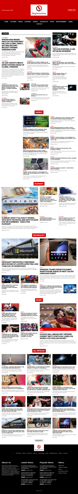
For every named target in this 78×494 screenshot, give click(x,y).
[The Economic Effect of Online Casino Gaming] (72, 75)
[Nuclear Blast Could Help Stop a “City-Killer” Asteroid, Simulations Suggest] (72, 88)
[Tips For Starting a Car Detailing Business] (64, 39)
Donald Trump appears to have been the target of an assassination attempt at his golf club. (35, 173)
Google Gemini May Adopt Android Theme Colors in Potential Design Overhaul (35, 130)
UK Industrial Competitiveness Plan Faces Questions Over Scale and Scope (38, 63)
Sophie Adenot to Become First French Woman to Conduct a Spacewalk (38, 367)
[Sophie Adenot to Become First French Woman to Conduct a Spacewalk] (39, 359)
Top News (5, 37)
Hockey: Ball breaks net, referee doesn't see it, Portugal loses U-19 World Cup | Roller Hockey (56, 336)
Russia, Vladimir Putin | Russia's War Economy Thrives (60, 149)
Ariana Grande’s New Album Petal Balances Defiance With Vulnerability (13, 388)
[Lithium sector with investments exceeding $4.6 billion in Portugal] (48, 212)
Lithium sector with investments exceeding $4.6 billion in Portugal (48, 219)
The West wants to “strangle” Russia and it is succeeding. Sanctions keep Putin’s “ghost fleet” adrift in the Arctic (67, 199)
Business (55, 47)
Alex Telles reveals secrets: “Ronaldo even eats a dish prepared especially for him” (29, 314)
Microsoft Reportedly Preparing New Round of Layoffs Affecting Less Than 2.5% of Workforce (20, 264)
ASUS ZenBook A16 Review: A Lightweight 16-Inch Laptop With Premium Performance (29, 286)
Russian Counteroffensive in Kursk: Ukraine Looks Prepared (63, 158)
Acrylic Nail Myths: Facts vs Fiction (39, 95)
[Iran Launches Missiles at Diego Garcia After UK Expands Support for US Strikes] (36, 143)
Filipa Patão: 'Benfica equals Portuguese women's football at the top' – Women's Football (29, 335)
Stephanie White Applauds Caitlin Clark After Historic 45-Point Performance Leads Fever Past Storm (10, 336)
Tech (3, 260)
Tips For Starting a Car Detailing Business (63, 50)
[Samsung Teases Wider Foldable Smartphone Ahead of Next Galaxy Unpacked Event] (58, 252)
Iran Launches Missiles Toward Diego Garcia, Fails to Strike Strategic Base (38, 74)
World (25, 128)
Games (54, 72)
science (54, 85)
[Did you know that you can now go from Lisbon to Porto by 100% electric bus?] (67, 212)
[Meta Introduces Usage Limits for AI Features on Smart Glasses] (39, 423)
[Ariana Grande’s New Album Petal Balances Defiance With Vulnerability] (14, 380)
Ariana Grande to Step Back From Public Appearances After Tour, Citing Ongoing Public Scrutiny (63, 388)
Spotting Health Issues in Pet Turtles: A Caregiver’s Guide (39, 85)
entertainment (56, 61)
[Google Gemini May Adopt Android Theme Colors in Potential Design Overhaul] (36, 121)
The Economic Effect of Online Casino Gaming (59, 74)
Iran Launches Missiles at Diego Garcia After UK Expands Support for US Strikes (35, 151)
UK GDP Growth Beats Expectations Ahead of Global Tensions (13, 65)
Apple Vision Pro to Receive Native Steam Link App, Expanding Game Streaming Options (10, 287)
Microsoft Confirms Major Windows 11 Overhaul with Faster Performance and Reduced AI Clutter (51, 287)
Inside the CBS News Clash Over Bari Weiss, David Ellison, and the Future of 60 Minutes (64, 63)
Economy (4, 216)
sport (3, 312)
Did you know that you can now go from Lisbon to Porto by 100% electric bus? (67, 219)
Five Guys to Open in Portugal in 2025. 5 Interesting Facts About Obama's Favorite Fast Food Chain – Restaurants (48, 199)
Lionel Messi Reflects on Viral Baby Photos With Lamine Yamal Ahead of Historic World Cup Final (9, 315)
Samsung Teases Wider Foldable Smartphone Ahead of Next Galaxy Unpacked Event (57, 271)
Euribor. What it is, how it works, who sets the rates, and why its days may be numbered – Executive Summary (20, 221)
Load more (38, 440)
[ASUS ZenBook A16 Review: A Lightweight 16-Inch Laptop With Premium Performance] (29, 279)
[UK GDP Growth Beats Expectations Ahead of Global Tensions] (25, 101)
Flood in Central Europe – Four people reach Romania (62, 168)
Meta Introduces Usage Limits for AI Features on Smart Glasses (37, 431)
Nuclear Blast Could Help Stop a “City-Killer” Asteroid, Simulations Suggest (60, 88)
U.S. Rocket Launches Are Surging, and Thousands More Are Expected (13, 367)
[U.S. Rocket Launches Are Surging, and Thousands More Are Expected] (14, 359)
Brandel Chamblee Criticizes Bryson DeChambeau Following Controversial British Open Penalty (64, 410)
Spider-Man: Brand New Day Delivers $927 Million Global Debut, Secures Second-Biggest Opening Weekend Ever (12, 44)
